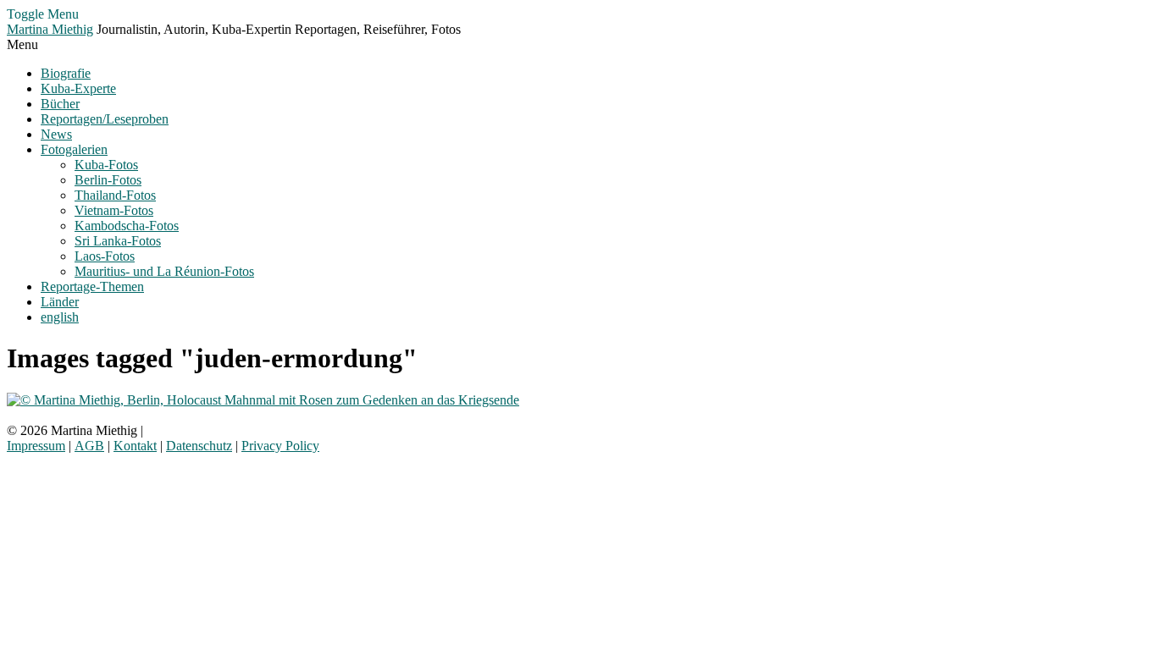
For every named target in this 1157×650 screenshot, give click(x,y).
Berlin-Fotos (108, 180)
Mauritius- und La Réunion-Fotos (164, 271)
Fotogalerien (74, 149)
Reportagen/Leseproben (105, 119)
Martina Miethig (50, 29)
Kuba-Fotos (106, 164)
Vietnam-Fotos (114, 210)
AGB (89, 445)
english (60, 317)
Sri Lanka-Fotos (118, 241)
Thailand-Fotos (115, 195)
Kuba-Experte (78, 88)
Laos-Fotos (105, 256)
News (56, 134)
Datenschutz (199, 445)
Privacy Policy (280, 445)
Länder (60, 302)
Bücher (60, 103)
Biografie (66, 73)
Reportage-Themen (92, 286)
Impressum (36, 445)
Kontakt (135, 445)
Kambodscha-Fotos (127, 225)
